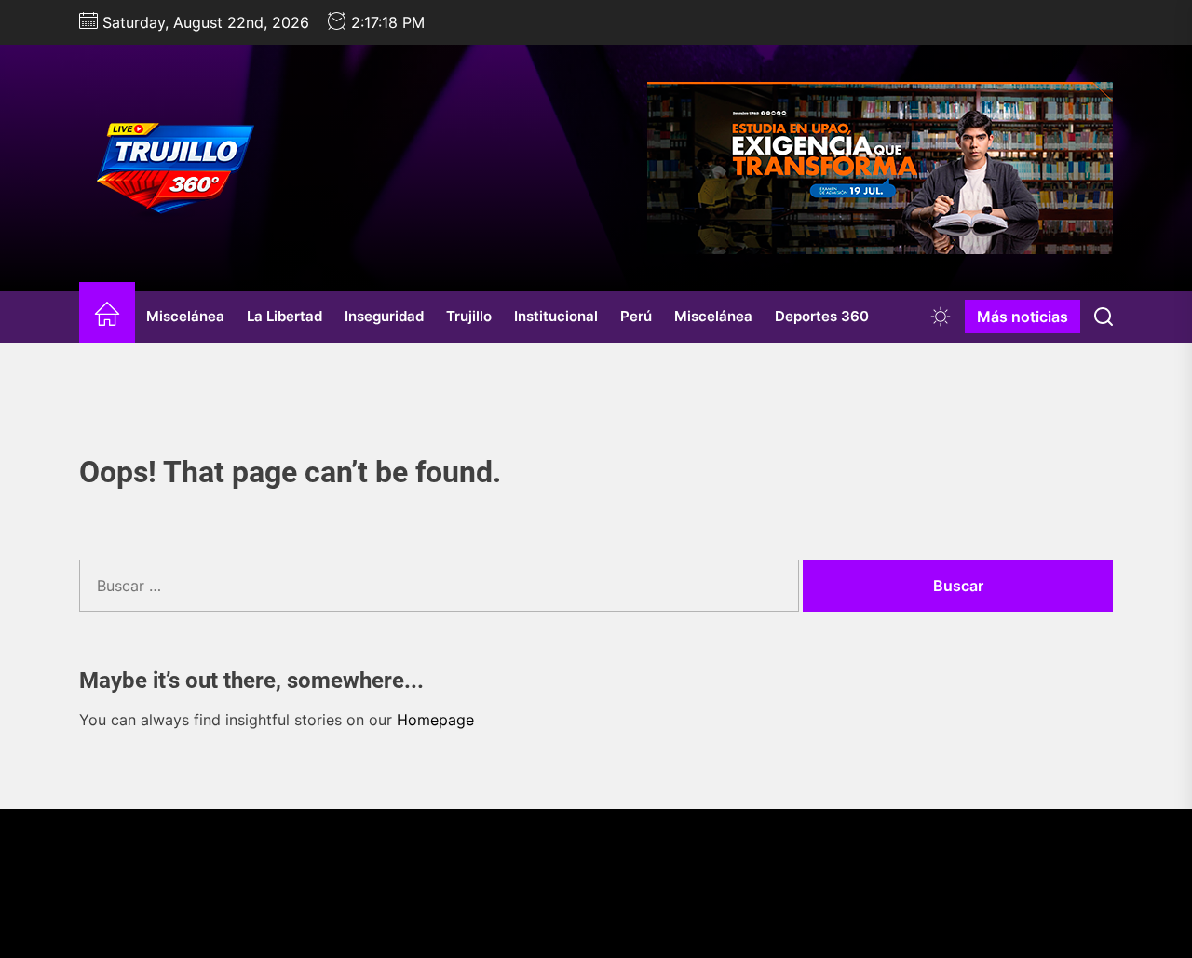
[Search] (1103, 316)
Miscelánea (185, 316)
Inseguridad (384, 316)
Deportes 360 (822, 316)
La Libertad (284, 316)
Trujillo (469, 316)
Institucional (556, 316)
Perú (636, 316)
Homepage (435, 719)
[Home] (107, 317)
